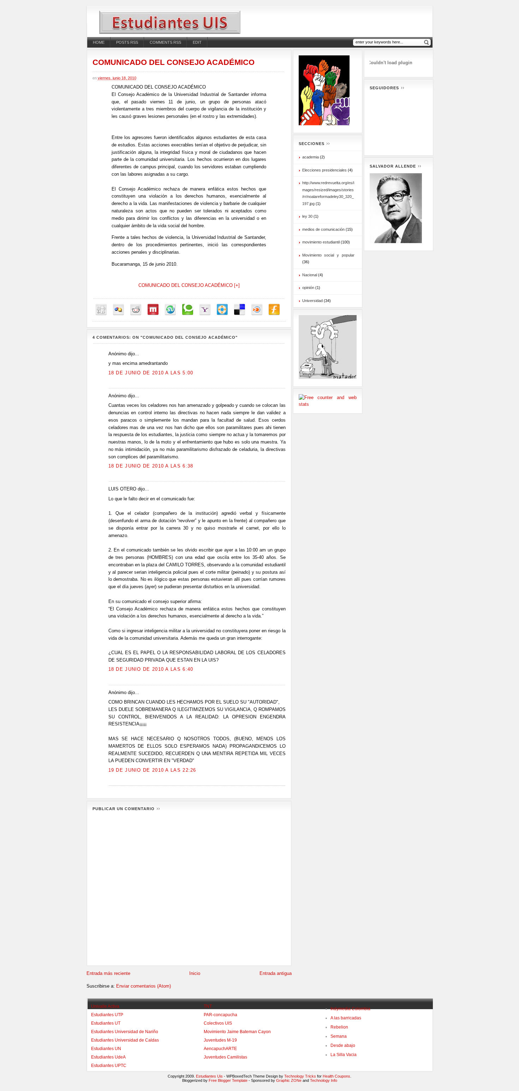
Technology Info (323, 1080)
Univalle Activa (105, 1006)
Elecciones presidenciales (324, 170)
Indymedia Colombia (350, 1008)
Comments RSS (165, 42)
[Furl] (274, 310)
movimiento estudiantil (321, 242)
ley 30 (307, 216)
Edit (197, 42)
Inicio (194, 973)
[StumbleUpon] (170, 310)
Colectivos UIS (218, 1023)
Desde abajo (342, 1045)
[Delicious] (239, 310)
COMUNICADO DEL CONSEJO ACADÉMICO (174, 62)
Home (99, 42)
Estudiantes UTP (107, 1014)
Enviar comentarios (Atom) (143, 986)
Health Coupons (336, 1076)
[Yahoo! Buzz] (205, 310)
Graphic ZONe (289, 1080)
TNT (208, 1006)
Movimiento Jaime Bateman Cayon (237, 1031)
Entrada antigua (276, 973)
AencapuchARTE (220, 1048)
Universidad (312, 301)
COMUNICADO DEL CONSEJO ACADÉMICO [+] (189, 285)
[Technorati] (188, 310)
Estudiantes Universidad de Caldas (125, 1040)
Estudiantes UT (105, 1023)
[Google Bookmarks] (118, 310)
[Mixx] (153, 310)
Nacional (309, 275)
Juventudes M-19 (220, 1040)
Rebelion (339, 1027)
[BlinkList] (257, 310)
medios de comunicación (323, 229)
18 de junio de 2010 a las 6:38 (150, 466)
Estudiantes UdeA (108, 1057)
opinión (308, 287)
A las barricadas (345, 1017)
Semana (338, 1036)
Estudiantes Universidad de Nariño (124, 1031)
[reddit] (136, 310)
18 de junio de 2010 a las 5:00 (150, 372)
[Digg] (101, 310)
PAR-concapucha (220, 1014)
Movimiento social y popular (328, 255)
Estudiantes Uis (209, 1076)
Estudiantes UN (106, 1048)
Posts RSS (127, 42)
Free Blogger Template (228, 1080)
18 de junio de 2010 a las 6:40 (150, 669)
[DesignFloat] (222, 310)
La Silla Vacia (343, 1054)
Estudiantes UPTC (108, 1065)
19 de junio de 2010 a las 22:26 (152, 770)
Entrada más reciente (108, 973)
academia (310, 157)
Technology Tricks (300, 1076)
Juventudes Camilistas (225, 1057)
